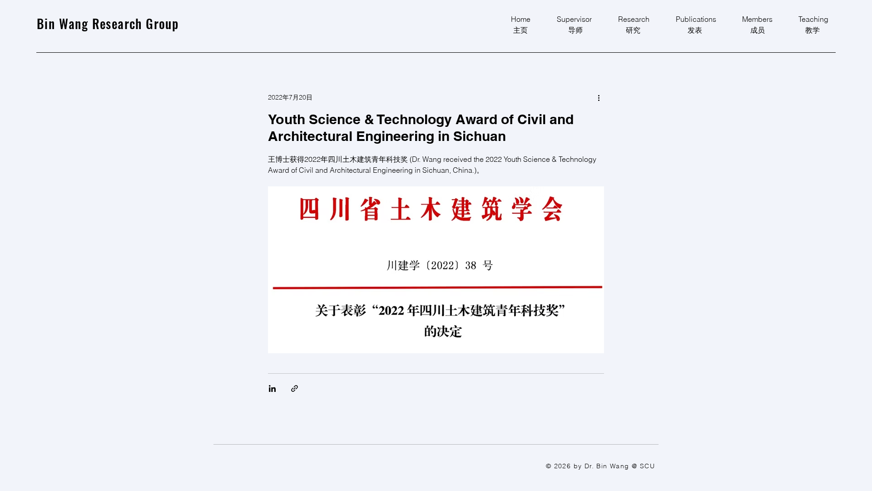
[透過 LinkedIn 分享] (272, 388)
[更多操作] (598, 97)
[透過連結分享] (294, 388)
